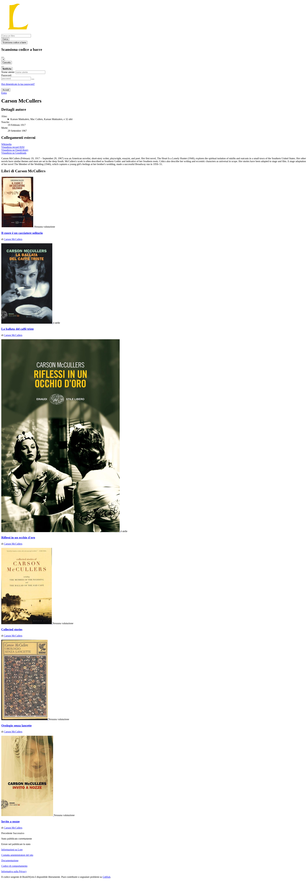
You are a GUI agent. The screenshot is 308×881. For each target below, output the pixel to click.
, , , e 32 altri (41, 119)
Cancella (7, 62)
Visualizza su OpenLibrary (14, 150)
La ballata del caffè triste (17, 329)
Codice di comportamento (14, 866)
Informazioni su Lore (12, 849)
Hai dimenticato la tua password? (18, 84)
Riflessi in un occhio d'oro (18, 537)
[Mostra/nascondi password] (33, 79)
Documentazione (9, 860)
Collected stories (11, 629)
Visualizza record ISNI (12, 147)
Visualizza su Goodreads (13, 153)
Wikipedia (6, 144)
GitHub (106, 877)
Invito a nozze (10, 821)
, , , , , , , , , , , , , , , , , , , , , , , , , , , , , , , (157, 119)
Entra (4, 93)
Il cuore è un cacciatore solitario (22, 233)
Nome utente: (8, 72)
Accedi (6, 90)
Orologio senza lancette (16, 725)
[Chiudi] (2, 57)
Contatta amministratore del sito (17, 855)
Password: (6, 75)
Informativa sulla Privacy (14, 871)
